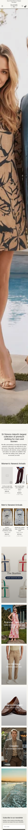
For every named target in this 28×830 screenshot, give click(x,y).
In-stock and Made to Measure (14, 748)
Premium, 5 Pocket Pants (14, 667)
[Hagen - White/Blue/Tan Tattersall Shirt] (7, 517)
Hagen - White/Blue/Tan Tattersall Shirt (7, 529)
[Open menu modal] (2, 6)
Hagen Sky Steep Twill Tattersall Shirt (19, 529)
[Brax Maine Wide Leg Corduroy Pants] (19, 475)
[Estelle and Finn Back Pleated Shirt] (7, 475)
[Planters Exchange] (14, 6)
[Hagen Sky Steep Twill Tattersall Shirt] (19, 517)
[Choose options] (11, 482)
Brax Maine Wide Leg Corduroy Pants (19, 488)
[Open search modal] (22, 6)
